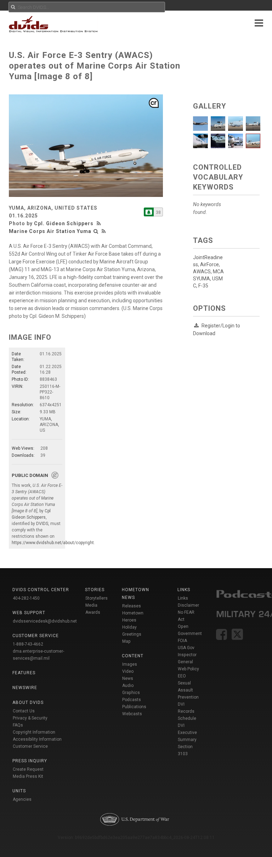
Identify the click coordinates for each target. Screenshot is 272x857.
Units (19, 790)
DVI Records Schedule (187, 711)
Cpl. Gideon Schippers (64, 223)
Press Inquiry (29, 760)
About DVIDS (28, 702)
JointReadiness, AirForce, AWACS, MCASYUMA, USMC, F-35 (208, 271)
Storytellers (96, 598)
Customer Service (30, 746)
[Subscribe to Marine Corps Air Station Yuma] (149, 212)
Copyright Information (34, 732)
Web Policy (188, 668)
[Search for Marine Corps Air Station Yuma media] (96, 231)
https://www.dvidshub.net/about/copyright (53, 542)
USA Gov (186, 647)
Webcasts (132, 713)
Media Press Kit (28, 776)
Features (23, 672)
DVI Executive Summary (187, 732)
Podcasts (131, 699)
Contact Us (24, 711)
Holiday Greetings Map (131, 634)
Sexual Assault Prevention (188, 690)
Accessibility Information (37, 739)
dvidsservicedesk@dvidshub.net (45, 621)
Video (128, 671)
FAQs (18, 725)
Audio (128, 685)
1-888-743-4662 (28, 644)
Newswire (24, 687)
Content (132, 655)
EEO (182, 676)
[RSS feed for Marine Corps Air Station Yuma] (104, 231)
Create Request (28, 769)
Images (129, 664)
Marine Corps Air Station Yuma (50, 231)
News (127, 678)
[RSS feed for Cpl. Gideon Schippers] (99, 223)
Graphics (131, 692)
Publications (134, 706)
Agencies (22, 799)
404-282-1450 (26, 598)
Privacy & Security (30, 718)
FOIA (182, 640)
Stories (94, 589)
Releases (131, 606)
